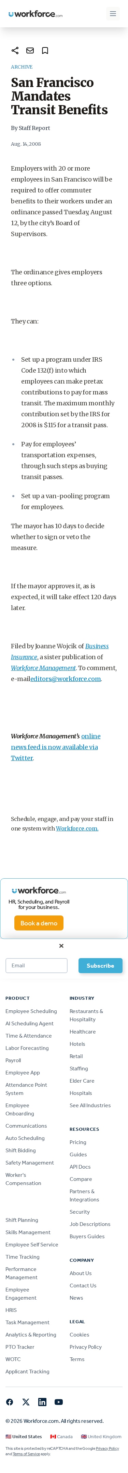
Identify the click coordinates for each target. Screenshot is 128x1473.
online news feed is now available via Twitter (56, 747)
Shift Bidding (20, 1150)
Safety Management (29, 1162)
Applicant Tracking (27, 1371)
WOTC (13, 1359)
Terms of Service (26, 1454)
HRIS (11, 1310)
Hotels (77, 1044)
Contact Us (83, 1285)
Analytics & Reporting (30, 1334)
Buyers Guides (87, 1236)
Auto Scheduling (25, 1138)
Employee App (22, 1072)
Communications (26, 1126)
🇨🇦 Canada (61, 1437)
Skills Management (28, 1232)
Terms (77, 1359)
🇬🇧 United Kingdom (101, 1437)
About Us (81, 1273)
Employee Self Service (31, 1244)
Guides (78, 1154)
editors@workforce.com (65, 679)
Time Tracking (22, 1257)
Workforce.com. (77, 828)
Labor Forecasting (27, 1048)
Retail (76, 1056)
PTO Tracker (19, 1347)
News (76, 1298)
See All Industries (90, 1105)
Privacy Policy (86, 1347)
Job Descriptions (90, 1224)
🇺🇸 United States (23, 1437)
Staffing (79, 1068)
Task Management (27, 1322)
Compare (81, 1179)
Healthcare (83, 1031)
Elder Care (82, 1081)
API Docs (80, 1167)
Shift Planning (21, 1220)
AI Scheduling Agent (29, 1023)
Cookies (79, 1334)
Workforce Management (43, 668)
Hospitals (81, 1093)
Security (80, 1212)
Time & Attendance (28, 1035)
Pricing (78, 1142)
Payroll (13, 1060)
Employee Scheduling (31, 1011)
